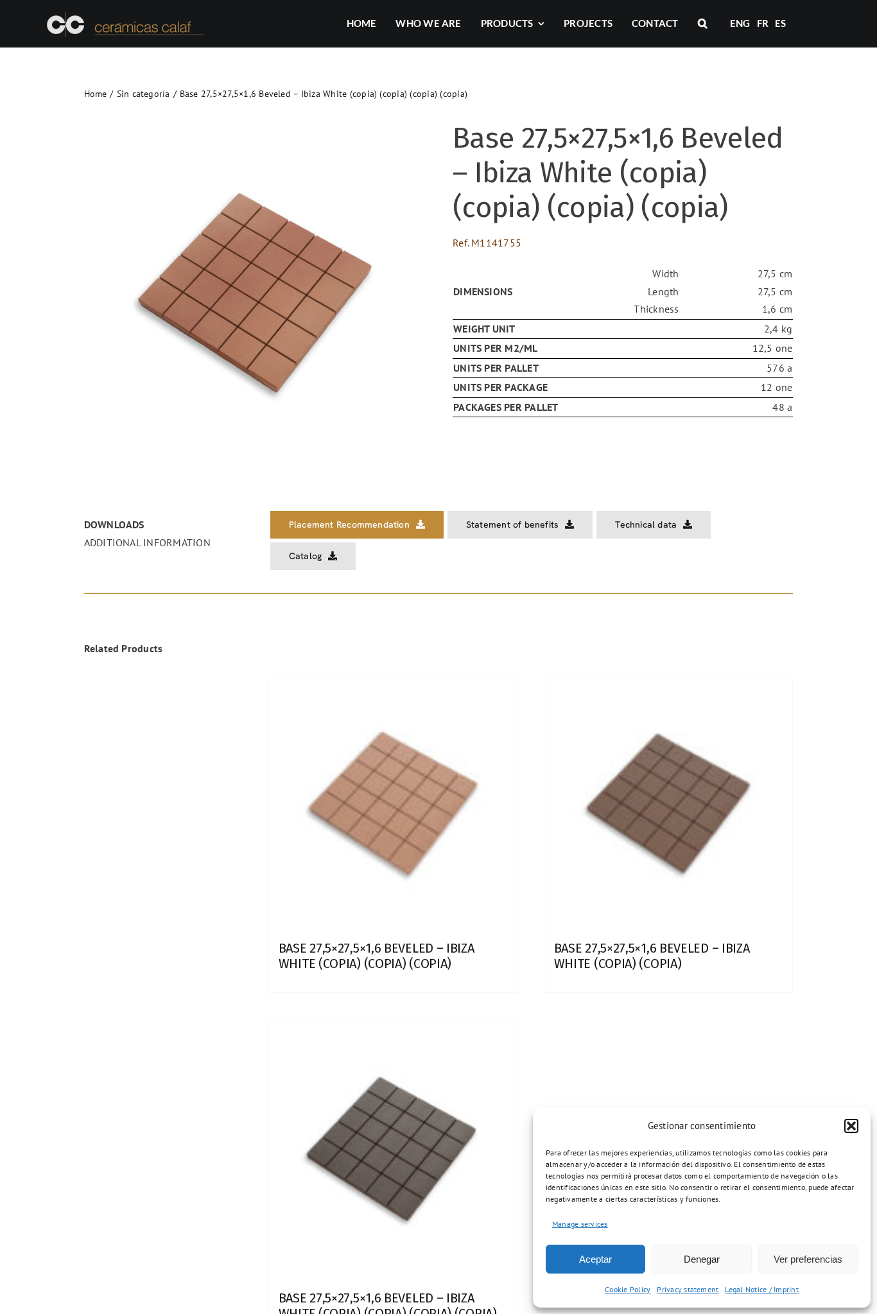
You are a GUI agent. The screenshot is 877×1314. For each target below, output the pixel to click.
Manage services (580, 1224)
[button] (851, 1125)
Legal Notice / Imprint (761, 1289)
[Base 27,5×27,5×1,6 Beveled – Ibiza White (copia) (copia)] (668, 803)
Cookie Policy (627, 1289)
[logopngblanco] (124, 14)
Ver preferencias (808, 1259)
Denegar (702, 1259)
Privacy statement (687, 1289)
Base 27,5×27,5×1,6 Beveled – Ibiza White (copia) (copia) (652, 955)
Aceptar (595, 1259)
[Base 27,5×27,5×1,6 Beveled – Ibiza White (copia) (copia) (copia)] (393, 803)
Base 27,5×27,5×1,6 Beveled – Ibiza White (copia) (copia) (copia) (376, 955)
